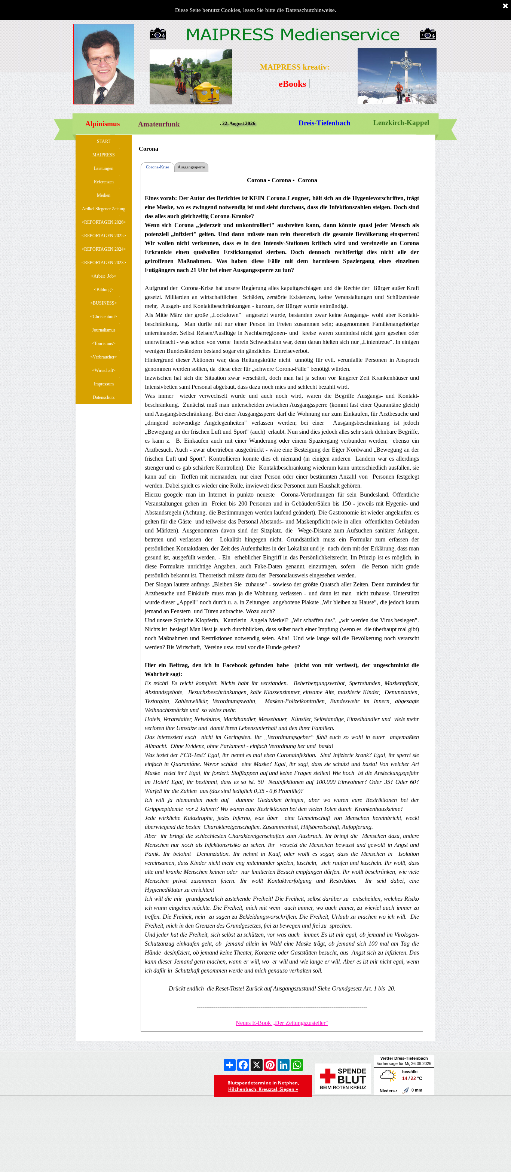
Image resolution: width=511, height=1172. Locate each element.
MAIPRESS (103, 155)
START (103, 141)
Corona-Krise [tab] (157, 167)
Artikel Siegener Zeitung (103, 208)
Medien (103, 195)
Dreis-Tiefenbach (325, 123)
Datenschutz (103, 397)
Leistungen (103, 168)
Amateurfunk (159, 124)
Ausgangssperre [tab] (191, 167)
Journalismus (104, 330)
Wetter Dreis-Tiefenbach (404, 1058)
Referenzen (104, 181)
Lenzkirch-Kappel (401, 122)
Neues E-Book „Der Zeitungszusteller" (282, 1023)
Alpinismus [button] (102, 124)
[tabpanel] (295, 67)
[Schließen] (505, 6)
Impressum (104, 384)
